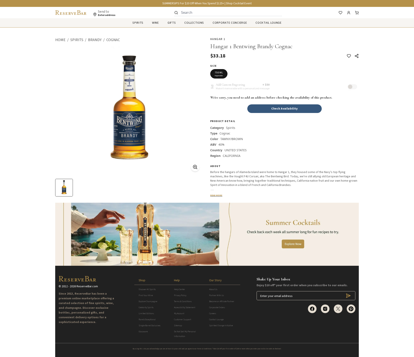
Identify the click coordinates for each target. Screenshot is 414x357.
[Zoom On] (195, 167)
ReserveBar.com (87, 286)
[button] (62, 40)
